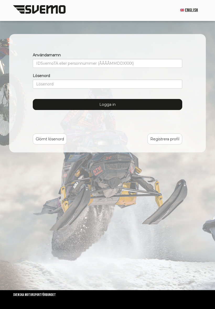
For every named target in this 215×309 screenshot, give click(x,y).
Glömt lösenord (50, 139)
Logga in (107, 104)
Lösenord (41, 75)
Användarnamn (47, 55)
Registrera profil (164, 139)
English (191, 10)
